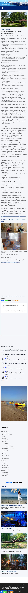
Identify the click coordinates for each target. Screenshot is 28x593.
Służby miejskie (4, 469)
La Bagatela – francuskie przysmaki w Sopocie (14, 311)
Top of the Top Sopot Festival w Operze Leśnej (15, 350)
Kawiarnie (4, 455)
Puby (3, 457)
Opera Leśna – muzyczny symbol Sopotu (11, 530)
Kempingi (4, 465)
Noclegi (2, 462)
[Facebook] (2, 300)
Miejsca (4, 472)
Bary (3, 453)
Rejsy (3, 438)
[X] (9, 300)
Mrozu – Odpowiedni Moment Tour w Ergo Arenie (16, 359)
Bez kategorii (4, 450)
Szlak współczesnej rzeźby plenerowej (11, 551)
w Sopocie (6, 2)
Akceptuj (4, 590)
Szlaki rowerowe (7, 446)
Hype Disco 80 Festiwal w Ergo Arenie (13, 378)
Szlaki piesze (6, 445)
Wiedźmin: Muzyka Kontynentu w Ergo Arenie (15, 369)
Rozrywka (4, 439)
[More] (16, 300)
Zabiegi (4, 475)
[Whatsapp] (6, 300)
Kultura (2, 460)
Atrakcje (3, 431)
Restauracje (5, 458)
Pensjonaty (4, 467)
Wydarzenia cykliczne (7, 448)
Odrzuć (10, 590)
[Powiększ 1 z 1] (25, 388)
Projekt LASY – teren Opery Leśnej (10, 573)
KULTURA (4, 487)
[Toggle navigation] (2, 8)
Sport (3, 441)
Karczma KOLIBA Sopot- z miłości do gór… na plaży (13, 306)
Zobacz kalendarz (4, 380)
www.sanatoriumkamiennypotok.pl (10, 262)
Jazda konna (5, 433)
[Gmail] (13, 300)
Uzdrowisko (8, 29)
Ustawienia (16, 590)
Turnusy (3, 29)
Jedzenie (3, 451)
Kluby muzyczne (6, 434)
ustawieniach (16, 588)
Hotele (3, 463)
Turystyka (4, 443)
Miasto (3, 436)
